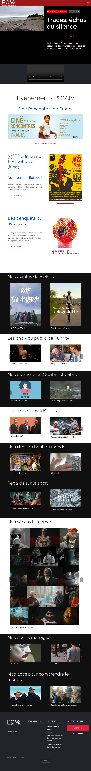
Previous (3, 35)
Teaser (65, 205)
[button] (10, 307)
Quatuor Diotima (53, 744)
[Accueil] (9, 3)
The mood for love (53, 735)
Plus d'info (17, 196)
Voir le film (69, 36)
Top (45, 761)
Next (88, 35)
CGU (28, 727)
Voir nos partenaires (78, 729)
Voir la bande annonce (45, 144)
